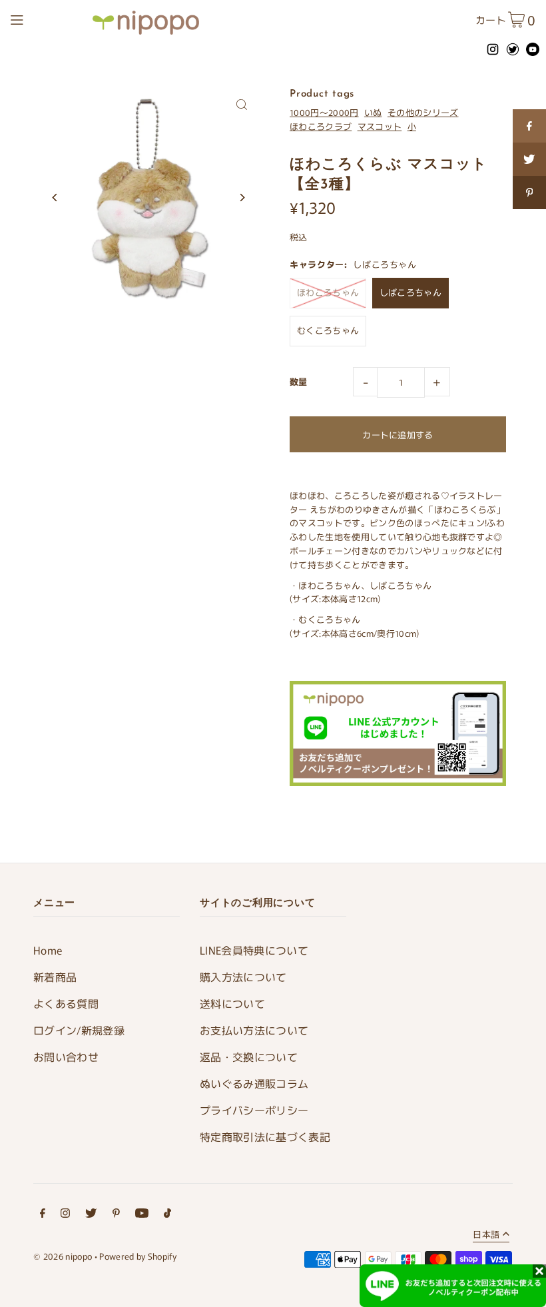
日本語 (486, 1235)
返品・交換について (249, 1057)
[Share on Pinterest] (529, 192)
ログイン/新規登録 (79, 1030)
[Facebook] (42, 1215)
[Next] (241, 198)
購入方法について (243, 977)
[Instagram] (65, 1215)
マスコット (380, 126)
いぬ (373, 112)
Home (47, 950)
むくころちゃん (328, 330)
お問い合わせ (66, 1057)
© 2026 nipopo (62, 1256)
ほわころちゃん (328, 292)
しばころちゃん (410, 292)
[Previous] (55, 198)
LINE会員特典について (254, 950)
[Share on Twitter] (529, 159)
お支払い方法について (254, 1030)
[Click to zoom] (241, 104)
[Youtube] (141, 1215)
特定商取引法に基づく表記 (265, 1136)
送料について (232, 1003)
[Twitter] (91, 1215)
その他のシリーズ (423, 112)
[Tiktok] (167, 1215)
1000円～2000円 (324, 112)
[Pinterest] (116, 1215)
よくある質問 (66, 1003)
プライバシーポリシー (254, 1110)
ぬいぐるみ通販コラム (254, 1083)
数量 (299, 381)
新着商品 (55, 977)
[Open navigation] (48, 18)
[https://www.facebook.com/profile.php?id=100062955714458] (529, 126)
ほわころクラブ (321, 126)
